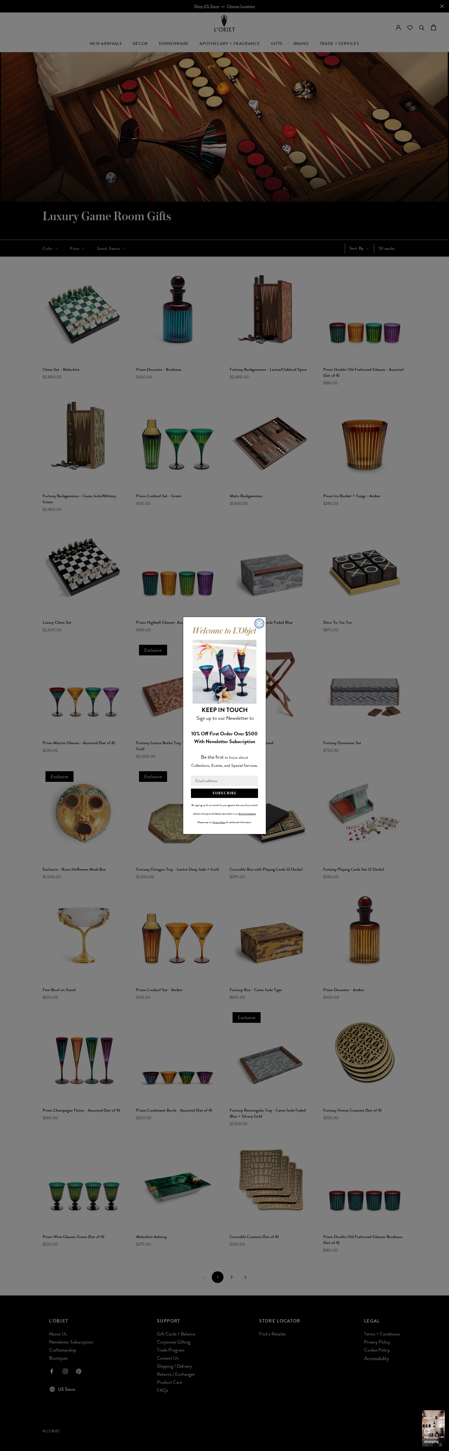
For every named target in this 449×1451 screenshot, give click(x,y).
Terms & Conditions (247, 814)
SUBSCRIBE (225, 793)
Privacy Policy (219, 822)
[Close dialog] (259, 623)
